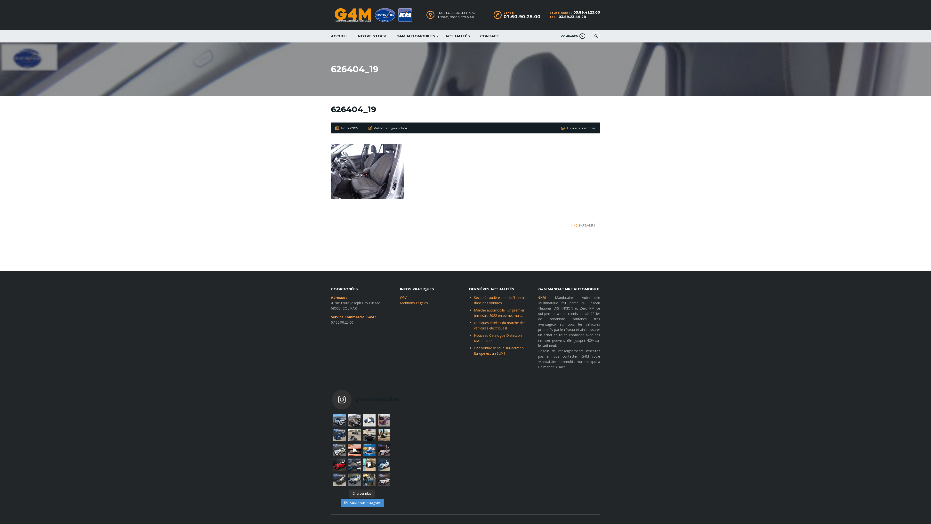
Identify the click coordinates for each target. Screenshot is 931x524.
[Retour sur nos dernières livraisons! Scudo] (354, 420)
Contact (489, 36)
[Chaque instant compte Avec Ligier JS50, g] (369, 464)
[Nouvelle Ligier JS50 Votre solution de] (369, 450)
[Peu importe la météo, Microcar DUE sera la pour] (369, 480)
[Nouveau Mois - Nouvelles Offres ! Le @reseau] (384, 420)
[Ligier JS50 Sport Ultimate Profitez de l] (369, 420)
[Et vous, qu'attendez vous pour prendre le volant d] (369, 435)
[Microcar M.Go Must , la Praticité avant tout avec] (339, 464)
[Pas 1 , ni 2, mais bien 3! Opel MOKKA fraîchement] (339, 480)
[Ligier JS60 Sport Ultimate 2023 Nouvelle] (354, 480)
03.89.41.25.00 (586, 12)
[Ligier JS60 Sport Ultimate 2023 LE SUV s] (354, 450)
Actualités (457, 36)
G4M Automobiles (415, 36)
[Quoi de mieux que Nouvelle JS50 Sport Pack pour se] (339, 420)
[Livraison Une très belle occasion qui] (384, 480)
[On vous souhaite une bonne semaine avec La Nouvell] (384, 435)
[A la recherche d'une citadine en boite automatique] (384, 450)
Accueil (339, 36)
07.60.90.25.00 (522, 16)
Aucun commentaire (581, 128)
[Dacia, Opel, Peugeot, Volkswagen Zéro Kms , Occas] (354, 464)
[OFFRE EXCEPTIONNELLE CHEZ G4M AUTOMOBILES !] (339, 435)
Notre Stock (372, 36)
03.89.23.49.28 (572, 17)
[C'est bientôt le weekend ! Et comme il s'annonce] (339, 450)
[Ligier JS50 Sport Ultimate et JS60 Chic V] (354, 435)
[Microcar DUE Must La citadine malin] (384, 464)
